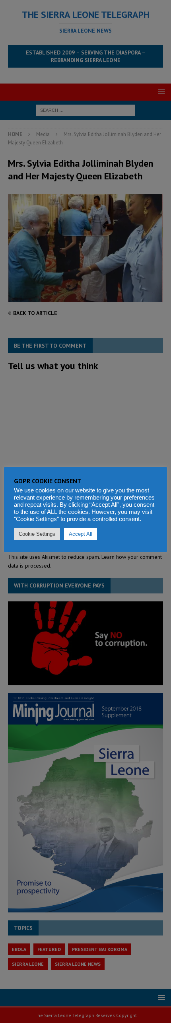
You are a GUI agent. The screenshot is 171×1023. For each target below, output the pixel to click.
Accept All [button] (80, 534)
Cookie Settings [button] (37, 534)
